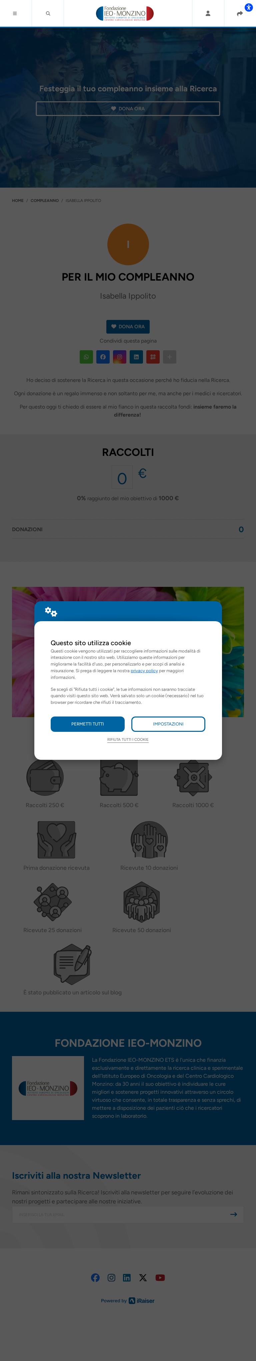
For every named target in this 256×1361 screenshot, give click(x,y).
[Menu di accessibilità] (249, 7)
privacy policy (144, 670)
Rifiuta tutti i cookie (128, 739)
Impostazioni (168, 723)
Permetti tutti (87, 723)
